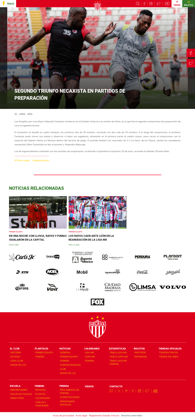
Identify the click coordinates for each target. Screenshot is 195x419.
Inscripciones (18, 389)
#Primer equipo (22, 160)
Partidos (140, 352)
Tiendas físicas (168, 352)
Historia (15, 352)
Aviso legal (81, 415)
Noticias (40, 389)
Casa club (16, 360)
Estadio (15, 356)
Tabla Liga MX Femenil (118, 362)
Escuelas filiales (21, 394)
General (65, 352)
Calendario (42, 398)
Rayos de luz (18, 364)
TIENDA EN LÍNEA (168, 356)
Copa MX (90, 356)
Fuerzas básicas (70, 364)
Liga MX (89, 352)
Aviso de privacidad (63, 415)
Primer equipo (44, 352)
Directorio (17, 398)
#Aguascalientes (40, 160)
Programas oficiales (67, 403)
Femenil (40, 356)
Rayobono (140, 356)
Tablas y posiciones (42, 404)
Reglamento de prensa (69, 391)
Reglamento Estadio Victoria (104, 415)
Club (63, 369)
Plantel (40, 394)
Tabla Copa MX (118, 356)
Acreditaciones (69, 397)
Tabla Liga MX (118, 352)
